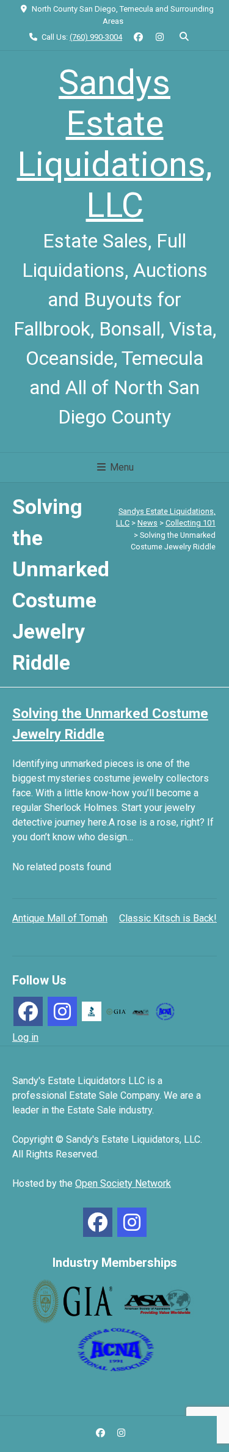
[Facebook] (28, 1011)
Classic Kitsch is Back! (168, 918)
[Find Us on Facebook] (138, 37)
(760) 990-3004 (96, 37)
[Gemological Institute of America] (116, 1011)
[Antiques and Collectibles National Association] (165, 1010)
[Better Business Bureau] (92, 1010)
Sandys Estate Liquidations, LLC (115, 144)
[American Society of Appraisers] (140, 1011)
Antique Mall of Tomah (59, 918)
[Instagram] (62, 1011)
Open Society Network (123, 1183)
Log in (25, 1037)
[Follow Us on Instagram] (160, 37)
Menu (120, 467)
